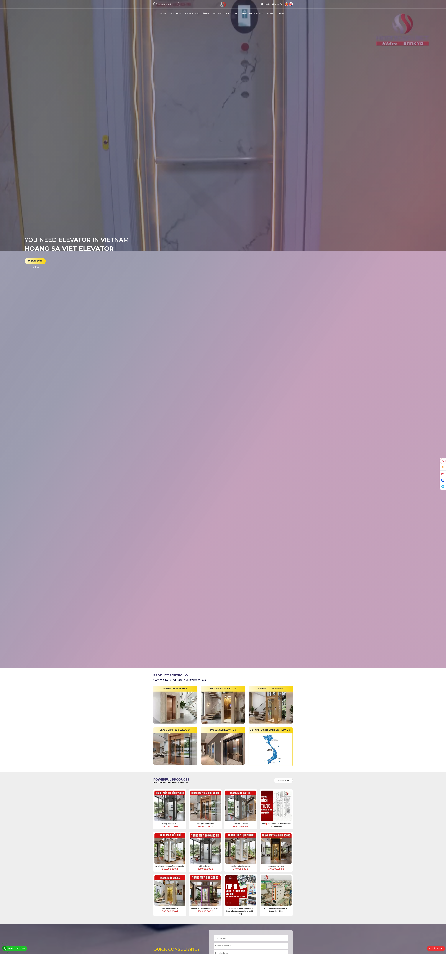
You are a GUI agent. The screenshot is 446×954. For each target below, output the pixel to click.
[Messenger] (443, 486)
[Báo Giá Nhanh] (443, 467)
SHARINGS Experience (252, 13)
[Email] (443, 474)
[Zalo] (443, 480)
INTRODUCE (176, 13)
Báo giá (205, 13)
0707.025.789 (35, 261)
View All (282, 780)
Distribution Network (225, 13)
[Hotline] (443, 461)
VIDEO (270, 13)
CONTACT (281, 13)
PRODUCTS (190, 13)
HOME (163, 13)
